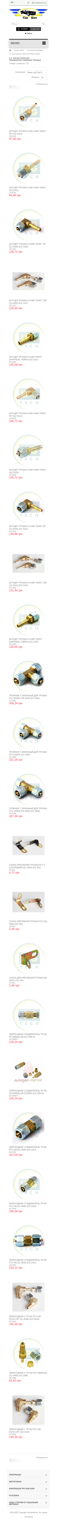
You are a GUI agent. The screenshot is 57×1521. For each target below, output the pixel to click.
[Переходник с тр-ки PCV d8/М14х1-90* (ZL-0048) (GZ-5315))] (28, 1297)
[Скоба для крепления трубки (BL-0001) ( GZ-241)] (28, 958)
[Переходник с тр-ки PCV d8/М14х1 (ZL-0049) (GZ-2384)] (28, 1353)
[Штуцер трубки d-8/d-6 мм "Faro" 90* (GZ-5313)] (28, 112)
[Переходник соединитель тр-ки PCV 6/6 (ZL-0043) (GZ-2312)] (28, 1241)
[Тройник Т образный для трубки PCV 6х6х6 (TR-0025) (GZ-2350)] (28, 789)
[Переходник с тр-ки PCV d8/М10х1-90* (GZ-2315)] (28, 1410)
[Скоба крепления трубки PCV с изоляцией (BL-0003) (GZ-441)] (28, 845)
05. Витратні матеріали (35, 50)
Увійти (29, 33)
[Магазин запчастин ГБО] (28, 13)
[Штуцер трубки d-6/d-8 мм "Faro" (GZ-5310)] (28, 450)
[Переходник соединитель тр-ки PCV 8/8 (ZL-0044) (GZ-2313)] (28, 1128)
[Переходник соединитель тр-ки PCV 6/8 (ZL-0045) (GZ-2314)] (28, 1184)
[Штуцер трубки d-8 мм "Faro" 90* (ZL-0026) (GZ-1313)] (28, 225)
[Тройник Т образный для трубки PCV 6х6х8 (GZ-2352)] (28, 733)
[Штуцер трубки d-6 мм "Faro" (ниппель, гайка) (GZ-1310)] (28, 620)
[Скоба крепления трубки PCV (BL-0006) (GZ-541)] (28, 902)
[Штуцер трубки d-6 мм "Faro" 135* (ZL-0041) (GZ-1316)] (28, 563)
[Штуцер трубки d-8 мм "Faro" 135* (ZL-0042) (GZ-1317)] (28, 281)
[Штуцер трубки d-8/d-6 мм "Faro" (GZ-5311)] (28, 168)
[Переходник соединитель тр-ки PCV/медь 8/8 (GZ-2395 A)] (28, 1015)
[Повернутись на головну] (10, 50)
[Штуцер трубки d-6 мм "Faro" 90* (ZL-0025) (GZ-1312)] (28, 507)
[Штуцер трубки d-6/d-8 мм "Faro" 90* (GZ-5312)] (28, 394)
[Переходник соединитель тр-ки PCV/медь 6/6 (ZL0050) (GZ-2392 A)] (28, 1071)
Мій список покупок (28, 3)
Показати (35, 77)
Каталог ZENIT (19, 50)
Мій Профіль (15, 1482)
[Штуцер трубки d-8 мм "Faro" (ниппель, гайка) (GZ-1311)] (28, 337)
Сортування (20, 72)
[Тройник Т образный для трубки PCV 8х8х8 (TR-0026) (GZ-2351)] (28, 676)
